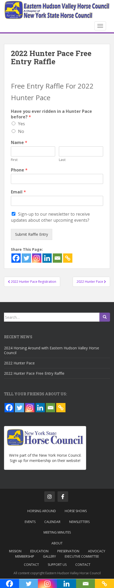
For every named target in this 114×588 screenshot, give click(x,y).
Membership (24, 556)
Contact (31, 564)
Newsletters (79, 522)
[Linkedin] (47, 258)
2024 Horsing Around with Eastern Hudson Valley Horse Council (51, 350)
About (57, 543)
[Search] (104, 317)
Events (30, 522)
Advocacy (96, 551)
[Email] (57, 258)
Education (39, 551)
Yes (21, 124)
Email (18, 192)
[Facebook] (16, 258)
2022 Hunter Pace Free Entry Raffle (34, 373)
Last (62, 160)
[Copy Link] (67, 258)
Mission (15, 551)
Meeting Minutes (57, 532)
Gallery (49, 556)
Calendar (52, 522)
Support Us (57, 564)
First (14, 160)
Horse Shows (76, 511)
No (21, 131)
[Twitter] (26, 258)
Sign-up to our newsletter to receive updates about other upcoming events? (50, 217)
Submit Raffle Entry (31, 234)
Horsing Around (41, 511)
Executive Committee (82, 556)
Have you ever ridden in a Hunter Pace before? (51, 114)
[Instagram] (36, 258)
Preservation (68, 551)
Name (19, 142)
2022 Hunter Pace (19, 362)
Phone (19, 170)
